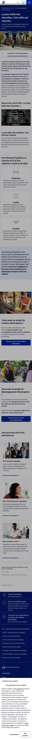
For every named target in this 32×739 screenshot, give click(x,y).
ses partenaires (19, 689)
